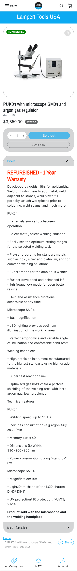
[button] (10, 6)
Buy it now (38, 144)
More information (17, 527)
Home (7, 538)
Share (68, 542)
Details (11, 161)
